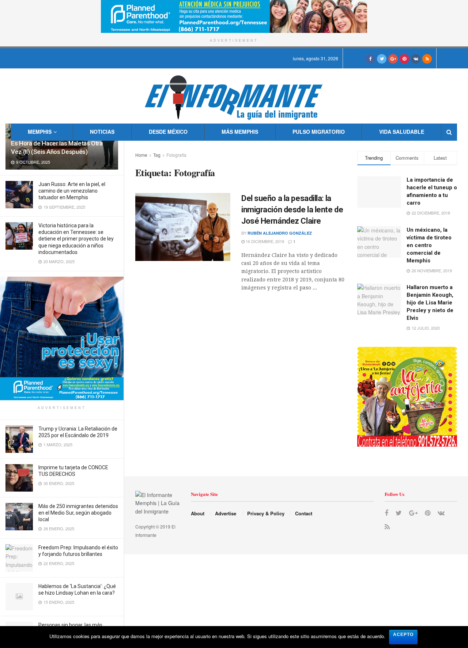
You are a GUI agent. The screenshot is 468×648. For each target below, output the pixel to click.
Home (141, 155)
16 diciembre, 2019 (264, 241)
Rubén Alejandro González (280, 233)
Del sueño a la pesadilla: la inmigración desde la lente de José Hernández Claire (292, 210)
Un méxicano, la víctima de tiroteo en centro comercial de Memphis (429, 245)
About (197, 513)
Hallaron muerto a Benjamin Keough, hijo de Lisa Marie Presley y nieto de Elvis (430, 302)
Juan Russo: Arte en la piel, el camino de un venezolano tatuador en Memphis (71, 190)
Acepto (403, 634)
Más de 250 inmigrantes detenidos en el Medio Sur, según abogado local (78, 512)
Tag (157, 155)
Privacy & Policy (265, 513)
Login (451, 58)
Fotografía (176, 155)
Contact (303, 513)
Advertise (225, 513)
